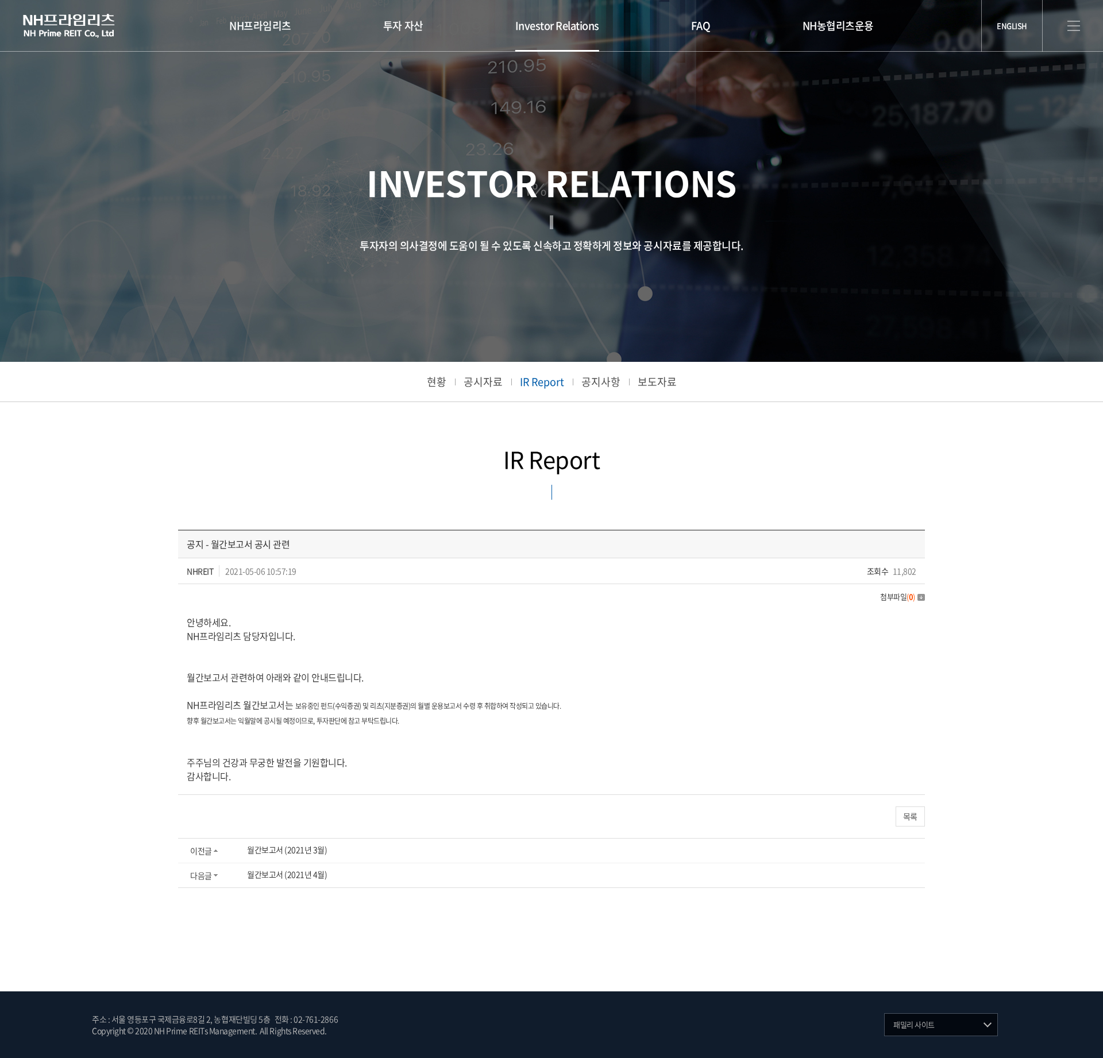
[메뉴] (1073, 26)
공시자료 (483, 381)
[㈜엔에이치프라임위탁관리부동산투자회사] (69, 26)
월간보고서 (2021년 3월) (287, 849)
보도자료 (657, 381)
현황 (436, 381)
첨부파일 (897, 596)
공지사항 (600, 381)
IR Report (542, 381)
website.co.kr (395, 1030)
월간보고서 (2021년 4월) (287, 874)
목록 (910, 816)
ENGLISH (1012, 25)
